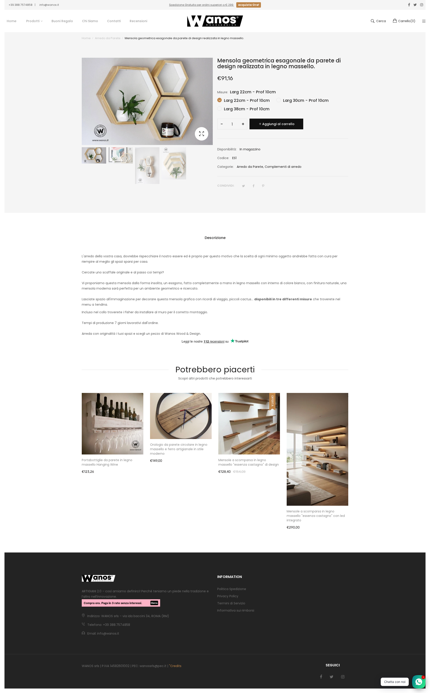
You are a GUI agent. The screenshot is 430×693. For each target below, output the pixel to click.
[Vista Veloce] (142, 446)
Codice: (223, 158)
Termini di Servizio (231, 603)
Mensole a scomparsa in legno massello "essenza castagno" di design (248, 462)
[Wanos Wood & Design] (215, 21)
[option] (94, 155)
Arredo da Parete (250, 166)
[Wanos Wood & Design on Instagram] (342, 677)
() (406, 21)
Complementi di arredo (283, 166)
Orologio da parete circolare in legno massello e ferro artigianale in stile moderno (178, 449)
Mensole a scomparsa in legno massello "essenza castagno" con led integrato (316, 515)
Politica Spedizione (231, 589)
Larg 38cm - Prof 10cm (246, 109)
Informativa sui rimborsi (235, 610)
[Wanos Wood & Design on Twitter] (331, 677)
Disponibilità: (226, 149)
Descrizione (215, 237)
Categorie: (225, 166)
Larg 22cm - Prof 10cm (246, 100)
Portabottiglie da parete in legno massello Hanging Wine (107, 462)
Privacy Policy (227, 596)
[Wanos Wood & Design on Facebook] (321, 677)
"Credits (175, 666)
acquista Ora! (248, 5)
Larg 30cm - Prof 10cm (305, 100)
